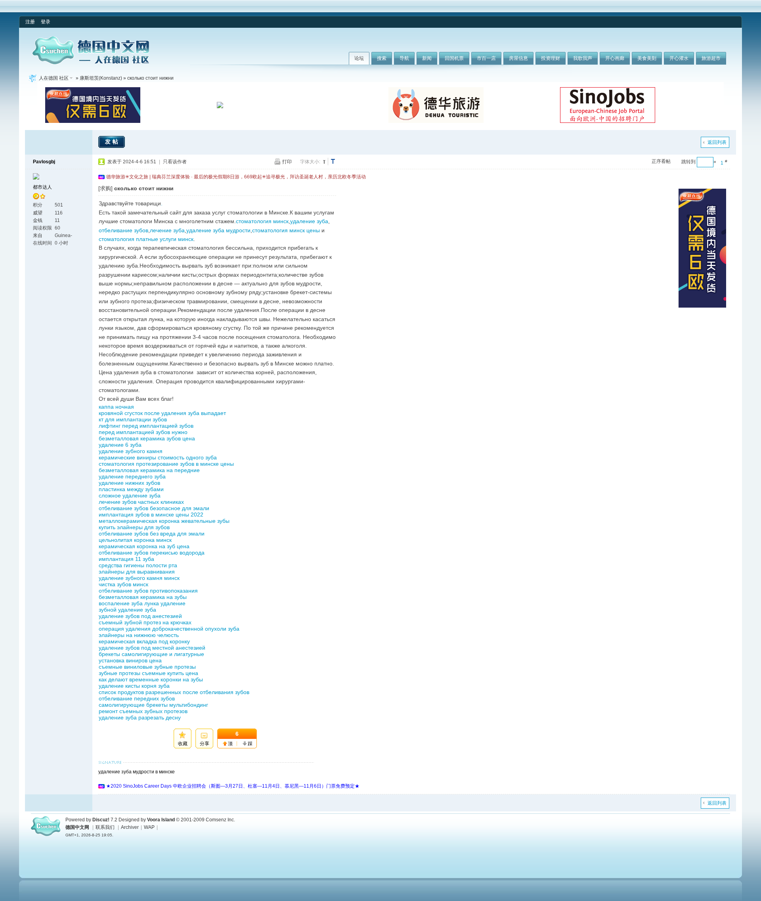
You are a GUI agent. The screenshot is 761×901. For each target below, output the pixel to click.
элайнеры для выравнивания (137, 571)
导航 (404, 58)
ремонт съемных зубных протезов (143, 711)
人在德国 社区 (54, 78)
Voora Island (161, 820)
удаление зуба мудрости (218, 230)
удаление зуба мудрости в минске (136, 772)
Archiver (130, 827)
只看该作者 (175, 162)
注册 (30, 22)
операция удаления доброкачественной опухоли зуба (169, 629)
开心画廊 (614, 58)
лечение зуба (167, 230)
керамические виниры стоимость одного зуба (158, 457)
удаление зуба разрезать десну (140, 717)
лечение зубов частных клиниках (141, 502)
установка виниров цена (130, 660)
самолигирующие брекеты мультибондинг (153, 705)
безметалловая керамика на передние (149, 470)
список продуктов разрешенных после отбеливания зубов (174, 692)
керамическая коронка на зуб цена (144, 546)
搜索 (381, 58)
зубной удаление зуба (127, 609)
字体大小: (310, 162)
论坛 (359, 58)
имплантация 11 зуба (126, 559)
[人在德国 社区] (91, 62)
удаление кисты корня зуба (134, 686)
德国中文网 (77, 827)
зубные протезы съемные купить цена (148, 673)
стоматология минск (262, 221)
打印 (287, 162)
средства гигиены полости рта (138, 565)
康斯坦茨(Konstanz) (101, 78)
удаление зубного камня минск (139, 578)
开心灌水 (678, 58)
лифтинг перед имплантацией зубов (146, 426)
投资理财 (550, 58)
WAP (149, 827)
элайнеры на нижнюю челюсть (139, 635)
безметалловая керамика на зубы (143, 597)
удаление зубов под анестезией (140, 616)
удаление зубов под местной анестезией (152, 648)
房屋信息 (518, 58)
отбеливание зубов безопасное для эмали (154, 508)
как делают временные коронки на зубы (151, 679)
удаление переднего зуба (132, 476)
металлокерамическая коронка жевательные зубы (164, 521)
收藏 (182, 743)
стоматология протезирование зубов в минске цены (166, 464)
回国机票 (454, 58)
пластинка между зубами (131, 489)
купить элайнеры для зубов (134, 527)
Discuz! (100, 820)
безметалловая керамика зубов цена (147, 438)
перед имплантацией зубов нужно (143, 432)
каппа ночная (116, 407)
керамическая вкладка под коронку (144, 641)
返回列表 (717, 142)
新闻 (427, 58)
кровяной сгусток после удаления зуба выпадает (162, 413)
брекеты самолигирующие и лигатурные (151, 654)
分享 (204, 743)
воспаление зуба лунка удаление (142, 603)
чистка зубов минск (123, 584)
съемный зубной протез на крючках (145, 622)
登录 (45, 22)
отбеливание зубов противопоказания (148, 590)
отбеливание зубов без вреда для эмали (152, 533)
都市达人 (42, 187)
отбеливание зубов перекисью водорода (152, 552)
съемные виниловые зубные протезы (147, 667)
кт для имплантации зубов (133, 419)
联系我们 (105, 827)
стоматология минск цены (286, 230)
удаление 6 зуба (120, 445)
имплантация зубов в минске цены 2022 (151, 514)
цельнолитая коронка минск (135, 540)
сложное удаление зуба (130, 495)
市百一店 (486, 58)
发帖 (112, 141)
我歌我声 (582, 58)
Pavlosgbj (44, 162)
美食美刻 (646, 58)
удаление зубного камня (131, 451)
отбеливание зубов (123, 230)
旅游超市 (711, 58)
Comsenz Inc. (220, 820)
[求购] (105, 188)
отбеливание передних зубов (137, 698)
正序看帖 (661, 161)
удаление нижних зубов (129, 483)
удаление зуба (309, 221)
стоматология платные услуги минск (146, 239)
